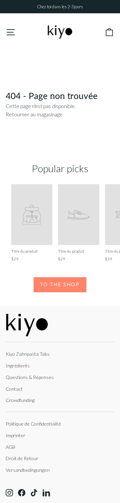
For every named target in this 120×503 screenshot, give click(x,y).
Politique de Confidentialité (33, 424)
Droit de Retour (22, 458)
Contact (14, 389)
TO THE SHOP (60, 284)
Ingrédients (18, 365)
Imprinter (15, 435)
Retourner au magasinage (34, 114)
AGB (10, 447)
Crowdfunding (20, 400)
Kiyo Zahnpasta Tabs (28, 354)
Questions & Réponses (30, 377)
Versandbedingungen (28, 470)
